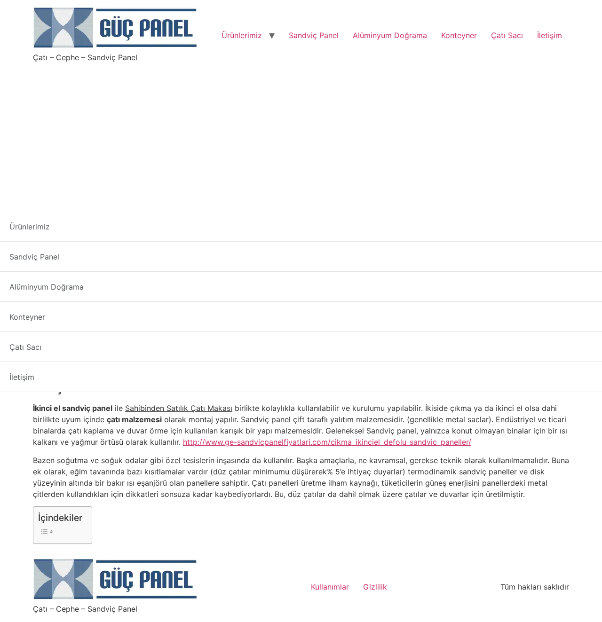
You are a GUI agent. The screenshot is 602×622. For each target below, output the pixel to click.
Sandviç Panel (314, 35)
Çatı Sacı (507, 35)
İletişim (549, 35)
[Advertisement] (301, 133)
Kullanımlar (330, 586)
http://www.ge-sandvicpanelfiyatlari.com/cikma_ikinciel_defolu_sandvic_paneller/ (327, 442)
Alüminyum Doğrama (390, 35)
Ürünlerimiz (242, 35)
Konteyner (459, 35)
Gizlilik (375, 586)
